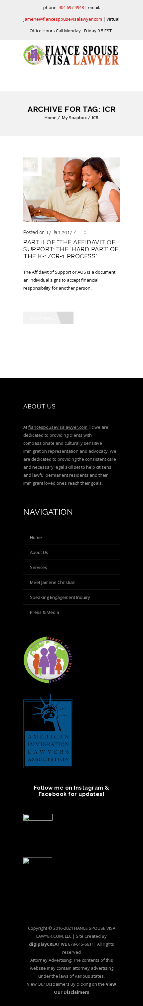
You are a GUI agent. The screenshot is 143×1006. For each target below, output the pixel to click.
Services (38, 567)
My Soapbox (74, 118)
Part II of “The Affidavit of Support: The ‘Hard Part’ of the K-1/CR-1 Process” (71, 249)
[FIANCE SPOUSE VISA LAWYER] (71, 55)
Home (51, 118)
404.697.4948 (71, 7)
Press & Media (44, 612)
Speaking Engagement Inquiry (60, 597)
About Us (39, 552)
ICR (95, 118)
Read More (42, 318)
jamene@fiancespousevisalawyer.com (63, 19)
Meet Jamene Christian (52, 582)
